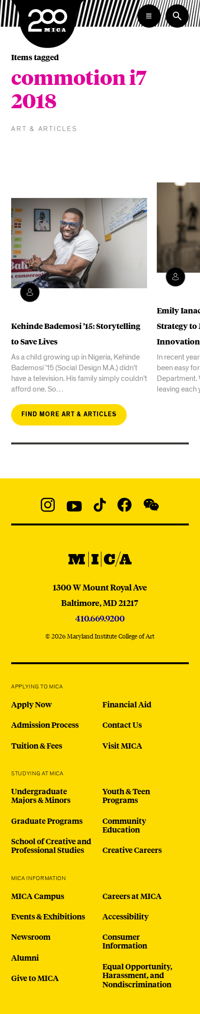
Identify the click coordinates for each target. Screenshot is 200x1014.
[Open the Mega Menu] (149, 16)
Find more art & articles (69, 414)
